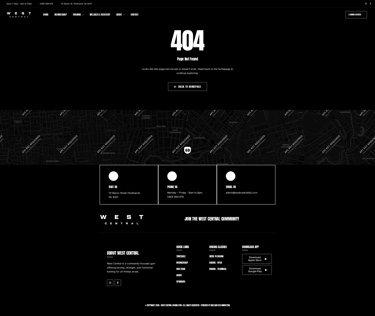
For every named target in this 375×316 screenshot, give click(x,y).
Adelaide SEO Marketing (220, 305)
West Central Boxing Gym (171, 305)
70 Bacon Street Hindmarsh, (124, 192)
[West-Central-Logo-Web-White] (19, 12)
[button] (187, 150)
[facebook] (370, 4)
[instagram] (366, 4)
